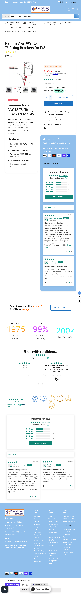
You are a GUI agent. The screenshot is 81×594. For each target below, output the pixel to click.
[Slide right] (33, 82)
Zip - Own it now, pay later (39, 547)
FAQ (35, 530)
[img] (49, 215)
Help (61, 2)
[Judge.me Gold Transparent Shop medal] (52, 398)
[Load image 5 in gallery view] (25, 90)
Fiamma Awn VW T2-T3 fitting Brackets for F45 (27, 31)
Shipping (55, 73)
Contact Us (37, 522)
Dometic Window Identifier (54, 539)
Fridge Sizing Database (52, 533)
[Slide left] (29, 82)
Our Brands (37, 532)
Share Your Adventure (37, 560)
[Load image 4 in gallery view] (17, 90)
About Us (37, 516)
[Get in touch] (73, 9)
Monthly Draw (53, 524)
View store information (55, 120)
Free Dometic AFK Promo (40, 555)
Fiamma (7, 39)
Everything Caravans (15, 580)
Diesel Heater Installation (52, 551)
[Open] (4, 589)
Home (9, 31)
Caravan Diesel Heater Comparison (53, 545)
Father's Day (38, 519)
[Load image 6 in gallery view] (34, 90)
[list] (40, 25)
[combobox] (45, 16)
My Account (72, 2)
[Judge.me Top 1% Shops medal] (68, 398)
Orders (50, 516)
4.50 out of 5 (63, 176)
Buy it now (58, 103)
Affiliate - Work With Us (53, 528)
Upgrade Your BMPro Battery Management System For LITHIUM (53, 561)
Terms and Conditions (37, 536)
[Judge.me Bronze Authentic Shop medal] (60, 398)
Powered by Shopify (26, 580)
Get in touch (59, 307)
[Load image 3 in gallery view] (9, 90)
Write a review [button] (58, 197)
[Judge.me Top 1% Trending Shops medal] (52, 405)
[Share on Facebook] (45, 128)
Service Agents (53, 522)
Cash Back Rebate (40, 551)
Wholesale (51, 519)
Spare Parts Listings (37, 525)
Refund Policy (38, 540)
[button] (3, 9)
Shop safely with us (51, 163)
